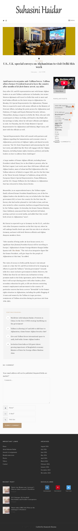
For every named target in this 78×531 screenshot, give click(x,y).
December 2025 (46, 470)
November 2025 (46, 473)
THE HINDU (39, 61)
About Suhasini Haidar (9, 449)
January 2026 (45, 467)
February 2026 (45, 464)
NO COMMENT (8, 365)
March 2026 (44, 461)
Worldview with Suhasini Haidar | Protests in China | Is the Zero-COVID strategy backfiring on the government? (29, 321)
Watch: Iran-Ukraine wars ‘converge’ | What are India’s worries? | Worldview (23, 488)
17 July (13, 512)
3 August (13, 501)
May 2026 (44, 455)
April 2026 (44, 458)
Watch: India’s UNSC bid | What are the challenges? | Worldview (23, 508)
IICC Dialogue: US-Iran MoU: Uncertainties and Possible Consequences (24, 498)
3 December (34, 72)
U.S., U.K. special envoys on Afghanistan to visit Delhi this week (39, 65)
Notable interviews (8, 455)
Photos (5, 458)
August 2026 (45, 446)
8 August (13, 491)
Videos (5, 461)
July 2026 (44, 449)
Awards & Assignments (10, 452)
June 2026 (44, 452)
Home (4, 446)
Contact (5, 464)
